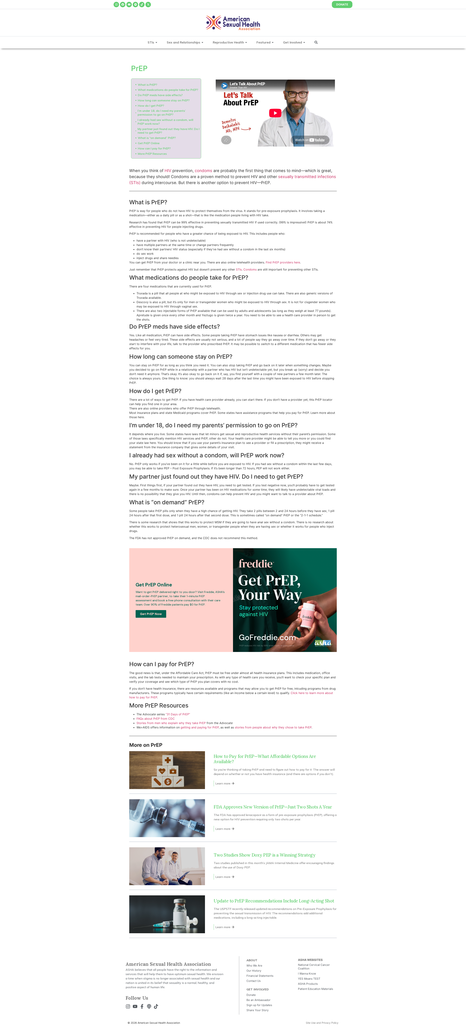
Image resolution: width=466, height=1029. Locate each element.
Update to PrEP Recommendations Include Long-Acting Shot (274, 901)
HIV (168, 170)
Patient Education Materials (315, 989)
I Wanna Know (307, 973)
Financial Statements (259, 975)
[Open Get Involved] (304, 42)
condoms (203, 170)
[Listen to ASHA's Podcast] (150, 1006)
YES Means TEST (309, 978)
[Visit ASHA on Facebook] (143, 1006)
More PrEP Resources (152, 153)
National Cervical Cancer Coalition (314, 966)
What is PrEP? (147, 84)
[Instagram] (116, 4)
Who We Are (254, 965)
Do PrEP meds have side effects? (160, 95)
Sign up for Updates (259, 1005)
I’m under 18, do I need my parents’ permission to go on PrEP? (162, 112)
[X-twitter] (148, 4)
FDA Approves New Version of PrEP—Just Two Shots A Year (273, 807)
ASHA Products (308, 983)
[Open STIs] (156, 42)
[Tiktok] (142, 4)
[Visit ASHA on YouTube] (136, 1006)
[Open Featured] (272, 42)
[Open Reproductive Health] (246, 42)
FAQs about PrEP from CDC (156, 718)
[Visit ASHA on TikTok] (157, 1006)
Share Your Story (257, 1010)
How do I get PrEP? (151, 105)
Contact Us (253, 981)
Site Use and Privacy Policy (322, 1022)
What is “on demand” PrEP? (157, 138)
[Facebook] (122, 4)
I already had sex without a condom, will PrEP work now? (165, 121)
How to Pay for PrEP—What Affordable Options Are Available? (265, 759)
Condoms (250, 269)
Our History (253, 970)
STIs (239, 269)
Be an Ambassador (258, 1000)
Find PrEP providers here (283, 262)
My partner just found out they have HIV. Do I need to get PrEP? (169, 131)
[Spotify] (135, 4)
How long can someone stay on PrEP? (163, 100)
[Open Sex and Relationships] (202, 42)
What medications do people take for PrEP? (168, 90)
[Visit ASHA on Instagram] (129, 1006)
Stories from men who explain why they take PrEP (171, 723)
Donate (251, 995)
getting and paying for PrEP (200, 727)
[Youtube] (129, 4)
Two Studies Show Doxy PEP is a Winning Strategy (264, 855)
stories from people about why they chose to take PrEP (273, 727)
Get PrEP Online (148, 143)
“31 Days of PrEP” (178, 714)
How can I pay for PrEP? (154, 148)
